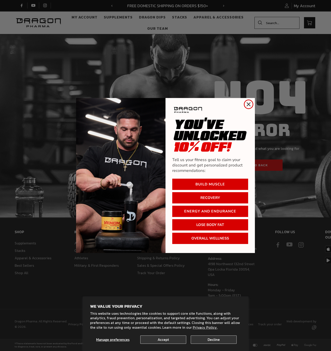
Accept (163, 339)
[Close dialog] (249, 104)
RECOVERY (210, 197)
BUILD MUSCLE (210, 184)
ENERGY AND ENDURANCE (210, 211)
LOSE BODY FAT (210, 224)
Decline (214, 339)
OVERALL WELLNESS (210, 238)
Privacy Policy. (205, 327)
